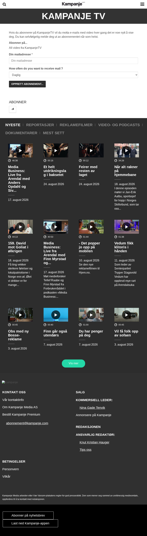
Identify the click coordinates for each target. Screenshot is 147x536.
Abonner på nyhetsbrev (28, 515)
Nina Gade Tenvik (92, 408)
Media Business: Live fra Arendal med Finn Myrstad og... (55, 253)
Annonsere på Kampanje (93, 415)
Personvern (10, 469)
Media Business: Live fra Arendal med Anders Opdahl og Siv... (19, 178)
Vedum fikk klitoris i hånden (123, 247)
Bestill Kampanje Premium (21, 414)
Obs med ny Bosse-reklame (18, 335)
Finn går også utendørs (55, 333)
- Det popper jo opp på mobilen (89, 247)
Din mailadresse (20, 54)
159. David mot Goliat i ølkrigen (18, 247)
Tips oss (85, 449)
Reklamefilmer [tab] (76, 125)
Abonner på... (18, 42)
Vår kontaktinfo (13, 400)
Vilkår (6, 476)
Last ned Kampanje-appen (30, 523)
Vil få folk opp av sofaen (126, 333)
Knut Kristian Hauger (94, 442)
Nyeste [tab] (12, 125)
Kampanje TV (73, 16)
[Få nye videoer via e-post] (12, 109)
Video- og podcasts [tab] (119, 125)
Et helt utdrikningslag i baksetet (55, 171)
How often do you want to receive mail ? (36, 68)
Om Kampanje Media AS (20, 407)
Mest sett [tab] (53, 133)
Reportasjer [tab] (40, 125)
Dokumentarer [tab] (21, 133)
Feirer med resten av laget (88, 171)
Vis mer (73, 363)
